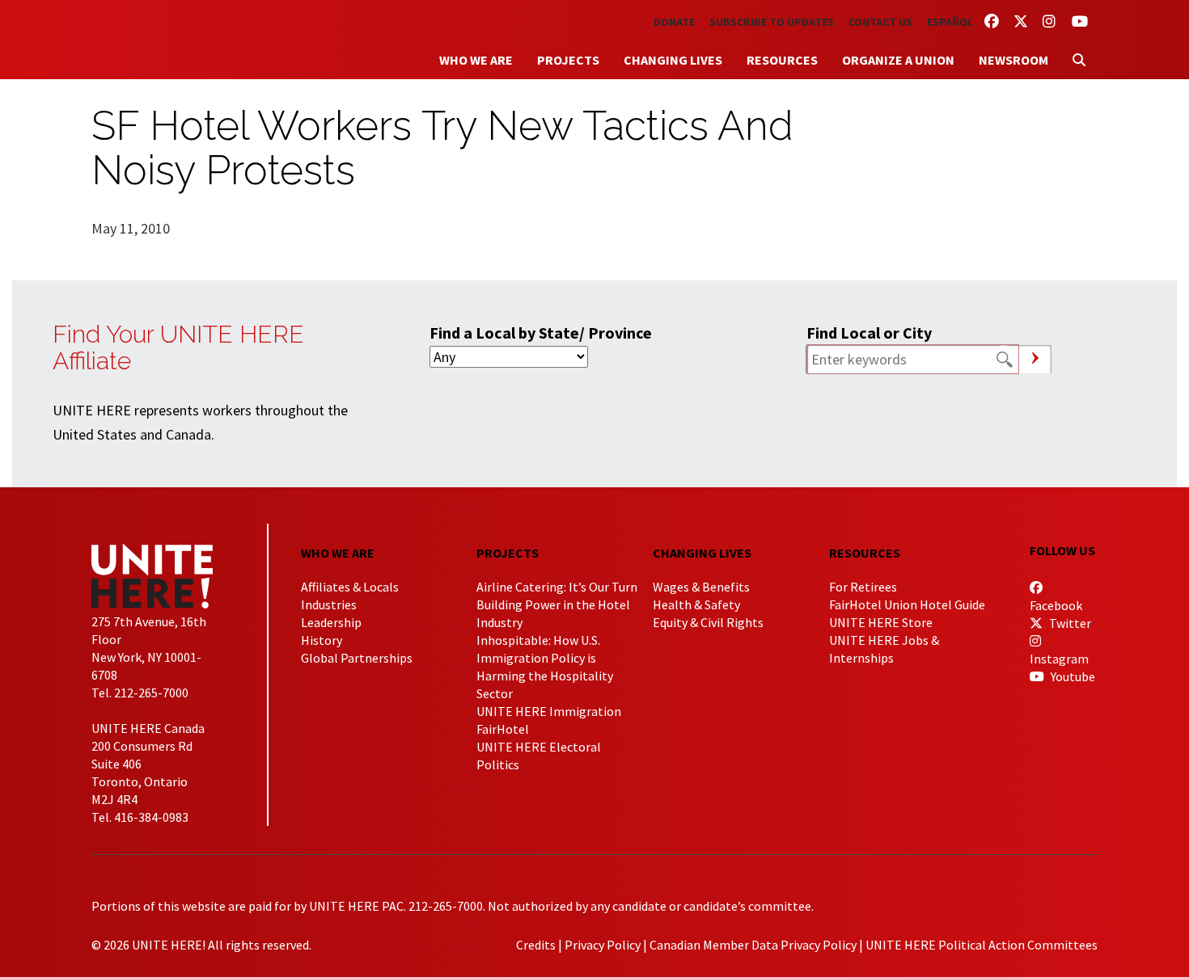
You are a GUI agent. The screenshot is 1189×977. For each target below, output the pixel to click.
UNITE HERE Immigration (548, 711)
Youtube (1071, 676)
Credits (536, 945)
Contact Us (880, 21)
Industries (329, 604)
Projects (568, 60)
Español (950, 21)
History (321, 640)
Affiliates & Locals (350, 587)
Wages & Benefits (701, 587)
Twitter (1069, 623)
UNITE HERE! (180, 39)
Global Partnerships (357, 658)
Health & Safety (696, 604)
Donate (674, 21)
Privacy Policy (603, 945)
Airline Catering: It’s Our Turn (556, 587)
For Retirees (863, 587)
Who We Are (476, 60)
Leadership (331, 622)
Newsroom (1013, 60)
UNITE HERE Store (881, 622)
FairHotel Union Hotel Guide (907, 604)
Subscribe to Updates (771, 21)
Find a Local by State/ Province (540, 332)
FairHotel (502, 729)
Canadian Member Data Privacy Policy (753, 945)
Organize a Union (898, 60)
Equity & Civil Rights (708, 622)
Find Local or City (869, 332)
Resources (782, 60)
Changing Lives (673, 60)
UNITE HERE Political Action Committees (981, 945)
